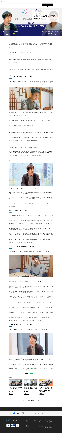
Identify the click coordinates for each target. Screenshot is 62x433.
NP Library (34, 420)
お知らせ (27, 421)
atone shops (40, 426)
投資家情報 (27, 426)
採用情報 (27, 425)
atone (39, 421)
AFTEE (40, 425)
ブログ (12, 38)
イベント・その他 (37, 12)
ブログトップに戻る (31, 400)
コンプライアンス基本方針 (48, 421)
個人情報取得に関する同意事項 (49, 427)
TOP (9, 38)
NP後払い (40, 420)
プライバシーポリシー (48, 422)
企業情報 (27, 420)
